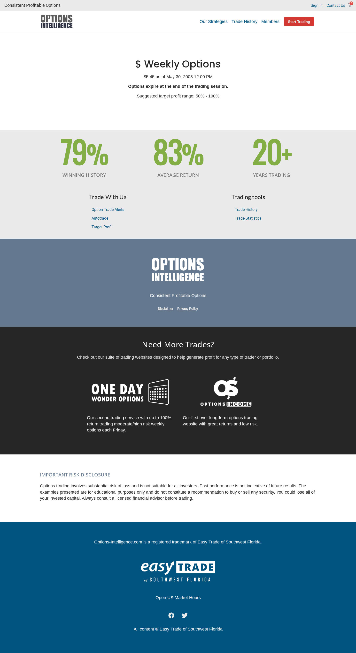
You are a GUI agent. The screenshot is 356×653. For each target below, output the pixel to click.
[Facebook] (171, 615)
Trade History (244, 21)
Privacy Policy (187, 309)
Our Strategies (214, 21)
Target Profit (102, 227)
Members (270, 21)
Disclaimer (165, 309)
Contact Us (335, 5)
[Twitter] (185, 615)
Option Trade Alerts (108, 209)
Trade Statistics (248, 218)
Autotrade (100, 218)
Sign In (317, 5)
